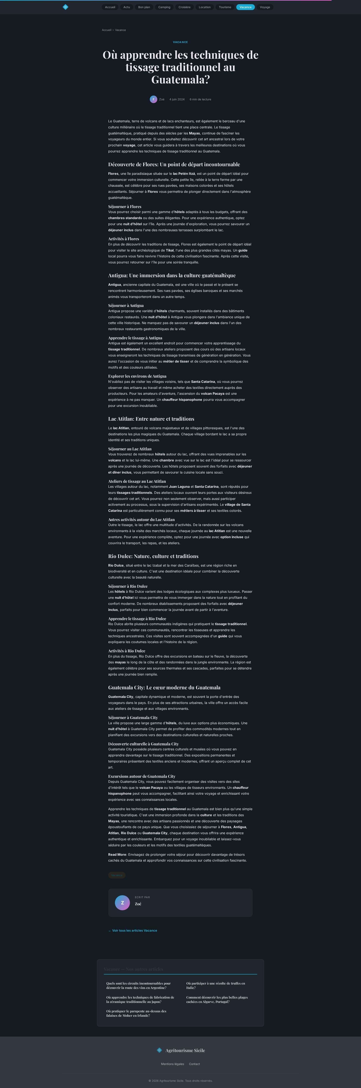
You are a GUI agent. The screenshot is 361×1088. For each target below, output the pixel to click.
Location (205, 7)
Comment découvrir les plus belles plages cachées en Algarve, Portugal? (217, 999)
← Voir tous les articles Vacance (132, 930)
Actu (126, 7)
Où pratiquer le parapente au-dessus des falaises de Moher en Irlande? (136, 1013)
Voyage (265, 7)
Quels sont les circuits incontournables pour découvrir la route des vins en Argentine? (138, 985)
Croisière (185, 7)
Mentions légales (172, 1064)
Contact (194, 1064)
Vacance (246, 7)
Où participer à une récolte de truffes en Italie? (215, 985)
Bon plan (144, 7)
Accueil (110, 7)
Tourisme (225, 7)
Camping (164, 7)
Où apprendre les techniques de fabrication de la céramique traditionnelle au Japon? (140, 999)
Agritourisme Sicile (185, 1050)
